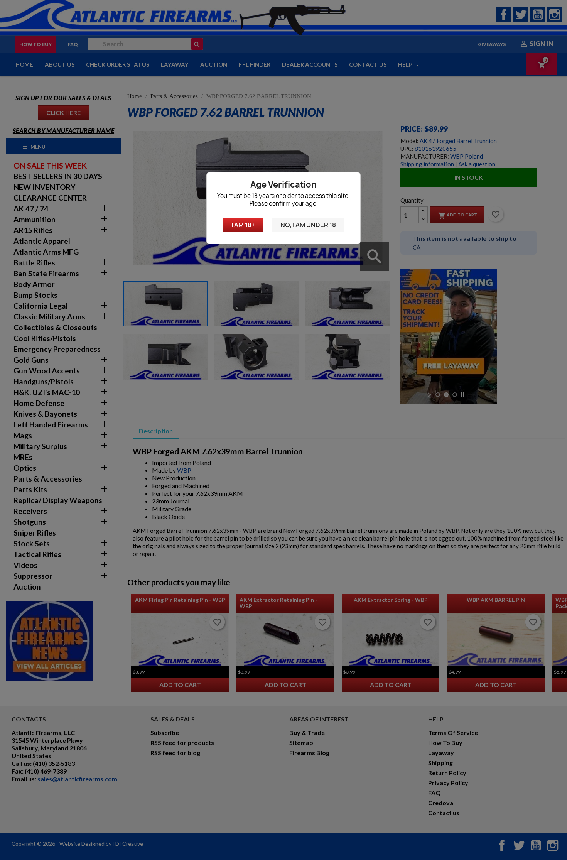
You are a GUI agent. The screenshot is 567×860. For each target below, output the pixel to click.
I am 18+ (243, 225)
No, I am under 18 (308, 225)
